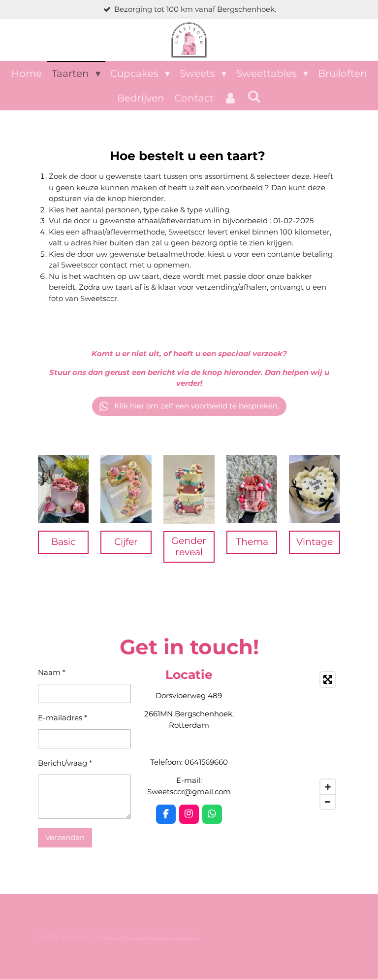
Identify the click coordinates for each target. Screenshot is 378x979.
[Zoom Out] (327, 801)
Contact (186, 936)
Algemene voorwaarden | (135, 936)
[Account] (230, 98)
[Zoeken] (254, 96)
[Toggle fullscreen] (327, 679)
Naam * (51, 672)
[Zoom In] (327, 786)
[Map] (293, 740)
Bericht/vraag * (65, 763)
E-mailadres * (62, 717)
